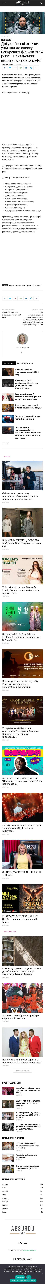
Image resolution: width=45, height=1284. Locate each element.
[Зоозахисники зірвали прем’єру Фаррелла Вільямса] (22, 998)
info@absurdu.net (29, 1250)
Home (3, 36)
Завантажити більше (22, 1071)
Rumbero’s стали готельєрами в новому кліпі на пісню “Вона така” (21, 1061)
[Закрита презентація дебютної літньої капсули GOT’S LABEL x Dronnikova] (8, 1116)
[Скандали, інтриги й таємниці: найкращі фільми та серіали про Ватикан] (8, 397)
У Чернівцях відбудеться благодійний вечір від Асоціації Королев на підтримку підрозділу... (20, 732)
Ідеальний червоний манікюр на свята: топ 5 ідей (11, 314)
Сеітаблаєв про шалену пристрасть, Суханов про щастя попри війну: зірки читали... (20, 496)
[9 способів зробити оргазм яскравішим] (8, 1158)
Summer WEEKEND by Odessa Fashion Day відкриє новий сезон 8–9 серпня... (21, 637)
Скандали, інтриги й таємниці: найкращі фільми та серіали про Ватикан (28, 397)
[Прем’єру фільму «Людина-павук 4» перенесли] (8, 419)
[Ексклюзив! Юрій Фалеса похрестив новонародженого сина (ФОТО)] (8, 1146)
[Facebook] (22, 352)
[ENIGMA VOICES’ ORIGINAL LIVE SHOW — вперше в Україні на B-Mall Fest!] (22, 898)
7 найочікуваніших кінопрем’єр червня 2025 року (27, 372)
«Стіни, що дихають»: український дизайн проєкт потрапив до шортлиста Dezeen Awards (21, 971)
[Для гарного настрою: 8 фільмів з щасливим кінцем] (8, 408)
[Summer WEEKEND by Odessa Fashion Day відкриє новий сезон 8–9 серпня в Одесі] (22, 616)
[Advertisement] (22, 119)
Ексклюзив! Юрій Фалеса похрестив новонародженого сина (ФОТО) (27, 1145)
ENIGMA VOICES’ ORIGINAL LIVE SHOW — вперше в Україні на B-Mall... (20, 919)
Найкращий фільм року (17, 285)
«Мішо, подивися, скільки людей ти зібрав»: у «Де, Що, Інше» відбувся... (21, 828)
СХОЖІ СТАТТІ (9, 363)
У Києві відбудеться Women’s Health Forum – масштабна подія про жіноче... (20, 590)
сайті (19, 93)
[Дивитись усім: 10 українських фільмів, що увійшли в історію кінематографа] (8, 383)
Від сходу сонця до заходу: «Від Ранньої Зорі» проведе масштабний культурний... (20, 684)
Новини (8, 39)
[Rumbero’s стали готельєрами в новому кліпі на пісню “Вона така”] (22, 1042)
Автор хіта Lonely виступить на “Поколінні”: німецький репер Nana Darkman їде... (22, 781)
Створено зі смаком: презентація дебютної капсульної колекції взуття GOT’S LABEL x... (29, 1127)
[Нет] (42, 1274)
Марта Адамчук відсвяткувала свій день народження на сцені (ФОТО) (28, 1090)
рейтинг (30, 285)
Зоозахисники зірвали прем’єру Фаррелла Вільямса (20, 1017)
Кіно (8, 36)
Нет (28, 1277)
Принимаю (20, 1277)
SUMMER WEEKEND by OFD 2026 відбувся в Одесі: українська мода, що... (22, 543)
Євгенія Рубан (8, 64)
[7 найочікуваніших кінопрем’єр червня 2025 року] (8, 372)
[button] (42, 3)
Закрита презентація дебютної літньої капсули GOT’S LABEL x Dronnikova (28, 1115)
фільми (37, 285)
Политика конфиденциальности (23, 1280)
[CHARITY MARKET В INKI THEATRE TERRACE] (22, 854)
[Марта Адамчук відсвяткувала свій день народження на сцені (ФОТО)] (8, 1091)
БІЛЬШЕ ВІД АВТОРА (25, 363)
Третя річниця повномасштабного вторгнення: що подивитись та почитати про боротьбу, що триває (28, 432)
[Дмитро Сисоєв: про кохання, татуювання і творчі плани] (8, 1169)
